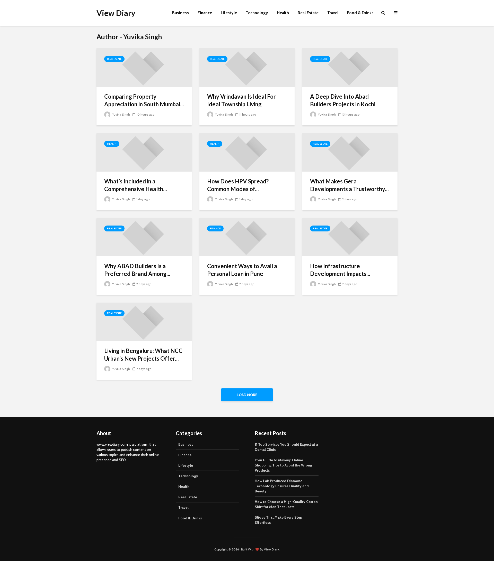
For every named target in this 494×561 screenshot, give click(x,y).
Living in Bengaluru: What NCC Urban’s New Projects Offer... (143, 354)
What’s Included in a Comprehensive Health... (135, 185)
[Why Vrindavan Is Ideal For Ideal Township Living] (247, 67)
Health (283, 12)
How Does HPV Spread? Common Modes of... (238, 185)
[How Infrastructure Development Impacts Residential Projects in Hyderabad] (350, 236)
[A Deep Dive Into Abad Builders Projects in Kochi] (350, 67)
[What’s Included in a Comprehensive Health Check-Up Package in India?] (144, 151)
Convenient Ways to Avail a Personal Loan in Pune (242, 270)
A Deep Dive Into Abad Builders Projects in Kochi (342, 100)
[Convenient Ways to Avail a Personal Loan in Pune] (247, 236)
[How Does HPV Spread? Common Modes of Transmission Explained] (247, 151)
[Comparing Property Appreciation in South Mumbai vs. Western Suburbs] (144, 67)
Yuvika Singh (120, 114)
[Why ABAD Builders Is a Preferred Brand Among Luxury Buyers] (144, 236)
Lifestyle (229, 12)
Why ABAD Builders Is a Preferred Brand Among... (137, 270)
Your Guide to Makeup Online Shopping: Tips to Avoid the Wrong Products (283, 465)
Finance (205, 12)
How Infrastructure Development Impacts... (340, 270)
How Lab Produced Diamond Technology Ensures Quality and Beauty (282, 486)
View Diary (115, 12)
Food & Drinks (360, 12)
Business (180, 12)
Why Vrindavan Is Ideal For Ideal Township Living (241, 100)
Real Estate (308, 12)
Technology (257, 12)
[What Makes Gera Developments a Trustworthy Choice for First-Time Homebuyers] (350, 151)
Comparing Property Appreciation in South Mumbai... (144, 100)
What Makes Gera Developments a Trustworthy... (349, 185)
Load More (247, 394)
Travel (332, 12)
